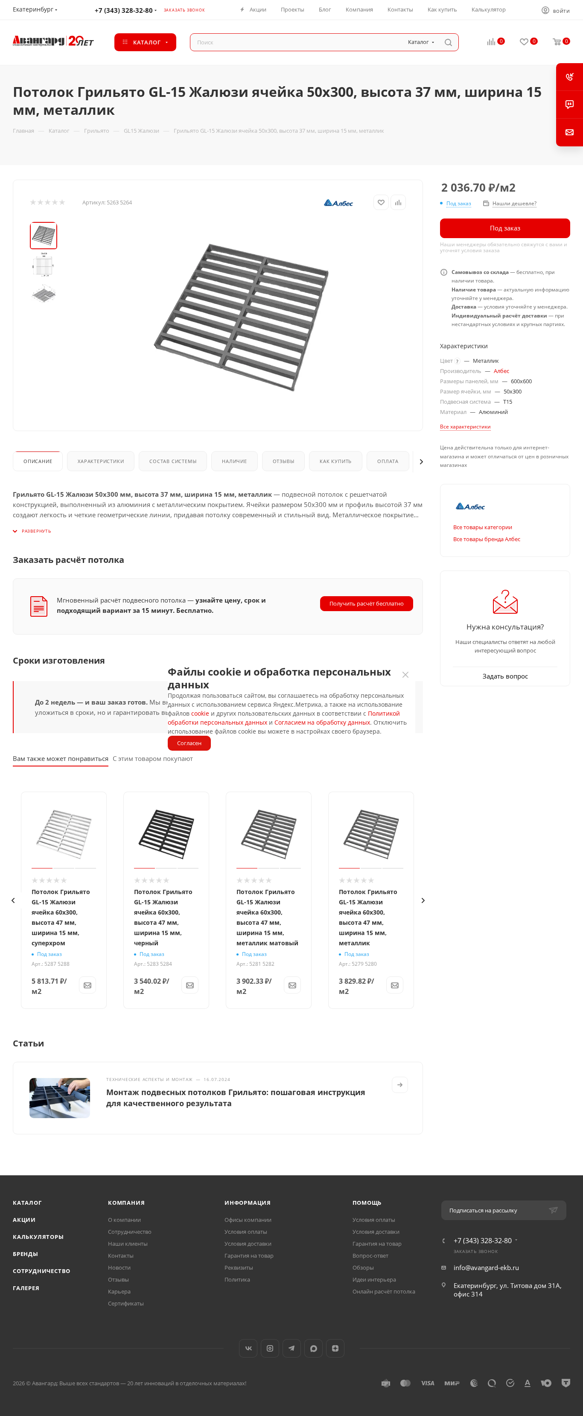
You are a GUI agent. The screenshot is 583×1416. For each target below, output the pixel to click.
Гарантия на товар (249, 1255)
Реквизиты (238, 1267)
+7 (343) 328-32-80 (124, 10)
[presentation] (12, 900)
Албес (501, 371)
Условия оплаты (245, 1231)
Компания (126, 1202)
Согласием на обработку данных (322, 722)
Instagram (270, 1348)
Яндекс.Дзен (335, 1348)
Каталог (27, 1202)
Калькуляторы (38, 1237)
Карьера (119, 1291)
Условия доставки (247, 1243)
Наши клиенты (128, 1243)
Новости (119, 1267)
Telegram (292, 1348)
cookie (200, 713)
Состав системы (172, 461)
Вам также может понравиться (60, 758)
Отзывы (283, 461)
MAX (313, 1348)
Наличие (234, 461)
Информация (247, 1202)
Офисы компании (247, 1220)
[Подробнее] (400, 1085)
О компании (124, 1220)
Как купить (336, 461)
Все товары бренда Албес (486, 539)
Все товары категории (482, 527)
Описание (37, 461)
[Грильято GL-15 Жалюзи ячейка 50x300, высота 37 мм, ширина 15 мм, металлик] (241, 318)
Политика (237, 1279)
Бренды (25, 1254)
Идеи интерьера (374, 1279)
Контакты (121, 1255)
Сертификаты (126, 1303)
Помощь (367, 1202)
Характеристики (101, 461)
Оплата (388, 461)
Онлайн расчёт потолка (384, 1291)
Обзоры (363, 1267)
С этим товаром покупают (153, 758)
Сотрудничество (41, 1271)
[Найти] (448, 42)
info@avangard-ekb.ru (486, 1267)
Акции (24, 1220)
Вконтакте (248, 1348)
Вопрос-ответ (370, 1255)
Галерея (26, 1288)
